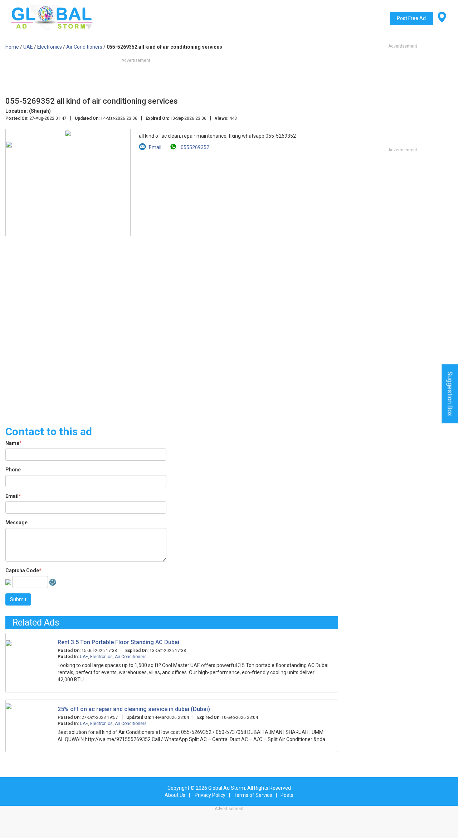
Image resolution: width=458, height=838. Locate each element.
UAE (84, 656)
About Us (175, 795)
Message (16, 522)
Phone (13, 469)
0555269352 (194, 147)
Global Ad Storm (226, 788)
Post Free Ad (411, 18)
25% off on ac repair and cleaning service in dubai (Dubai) (134, 709)
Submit (18, 599)
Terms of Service (253, 795)
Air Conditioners (131, 656)
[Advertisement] (171, 327)
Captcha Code (23, 570)
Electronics (101, 656)
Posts (287, 795)
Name (13, 443)
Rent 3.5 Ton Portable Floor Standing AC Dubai (118, 642)
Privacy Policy (210, 795)
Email (13, 496)
